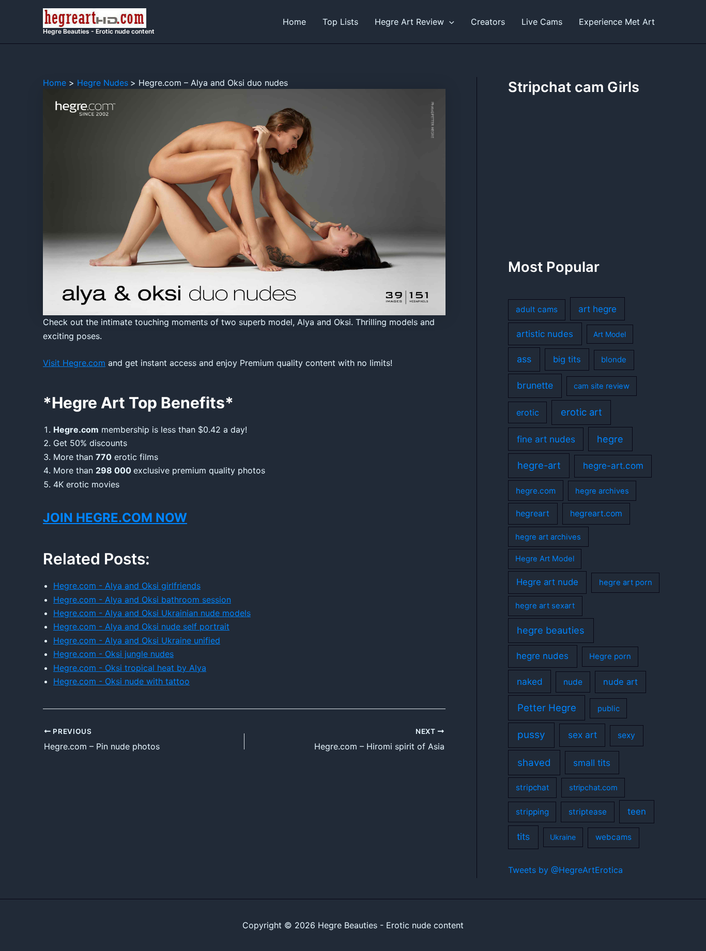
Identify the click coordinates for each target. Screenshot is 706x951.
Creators (488, 22)
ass (524, 359)
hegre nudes (542, 656)
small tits (591, 762)
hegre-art (539, 465)
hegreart (532, 513)
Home (294, 22)
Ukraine (563, 837)
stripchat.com (593, 787)
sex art (582, 734)
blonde (613, 359)
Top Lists (340, 22)
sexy (626, 735)
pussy (531, 735)
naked (530, 681)
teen (636, 811)
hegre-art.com (613, 466)
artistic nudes (544, 334)
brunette (535, 385)
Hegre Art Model (544, 558)
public (608, 708)
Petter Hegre (546, 707)
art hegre (597, 308)
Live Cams (541, 22)
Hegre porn (610, 656)
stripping (532, 812)
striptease (588, 812)
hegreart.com (596, 513)
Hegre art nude (547, 582)
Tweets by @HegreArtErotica (565, 870)
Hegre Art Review (409, 22)
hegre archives (602, 491)
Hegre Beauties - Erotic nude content (99, 31)
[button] (449, 21)
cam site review (602, 386)
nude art (620, 682)
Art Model (609, 334)
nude (572, 682)
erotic (527, 412)
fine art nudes (546, 439)
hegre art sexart (545, 605)
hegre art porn (625, 582)
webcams (613, 837)
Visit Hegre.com (74, 363)
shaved (534, 763)
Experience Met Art (617, 22)
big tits (567, 359)
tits (523, 836)
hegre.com (536, 491)
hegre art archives (548, 537)
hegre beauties (551, 630)
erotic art (581, 412)
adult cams (537, 309)
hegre (610, 438)
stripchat (532, 787)
